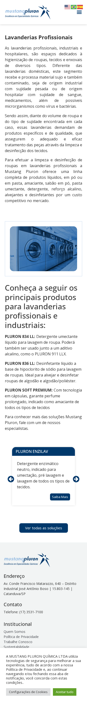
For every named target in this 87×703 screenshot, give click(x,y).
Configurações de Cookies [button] (28, 692)
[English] (68, 6)
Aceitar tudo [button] (64, 692)
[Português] (74, 6)
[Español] (80, 6)
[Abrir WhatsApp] (75, 690)
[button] (79, 12)
